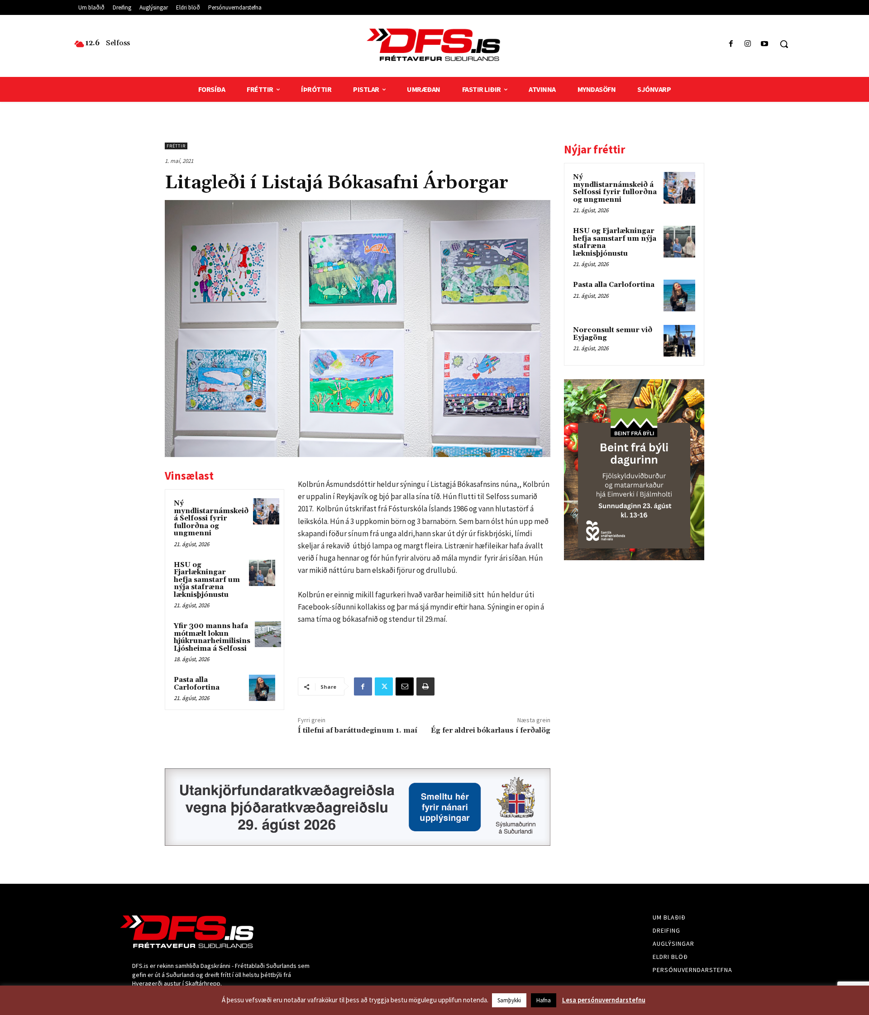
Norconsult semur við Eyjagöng (612, 334)
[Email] (405, 686)
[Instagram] (748, 44)
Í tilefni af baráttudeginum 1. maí (357, 730)
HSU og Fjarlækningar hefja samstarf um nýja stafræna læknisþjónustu (207, 580)
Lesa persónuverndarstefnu (603, 1000)
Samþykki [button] (509, 1000)
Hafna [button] (543, 1000)
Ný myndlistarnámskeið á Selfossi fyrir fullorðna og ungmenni (211, 518)
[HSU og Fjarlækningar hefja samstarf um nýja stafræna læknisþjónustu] (262, 573)
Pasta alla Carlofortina (197, 684)
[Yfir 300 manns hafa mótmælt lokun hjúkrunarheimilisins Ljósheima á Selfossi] (268, 634)
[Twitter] (384, 686)
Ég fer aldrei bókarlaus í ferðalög (490, 730)
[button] (784, 44)
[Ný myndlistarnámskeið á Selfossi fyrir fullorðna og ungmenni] (266, 511)
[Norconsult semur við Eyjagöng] (679, 341)
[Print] (425, 686)
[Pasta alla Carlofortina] (262, 688)
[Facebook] (731, 44)
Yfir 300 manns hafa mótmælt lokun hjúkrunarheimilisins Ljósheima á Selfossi (212, 637)
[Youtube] (765, 44)
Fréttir (176, 146)
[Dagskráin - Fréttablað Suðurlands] (434, 45)
